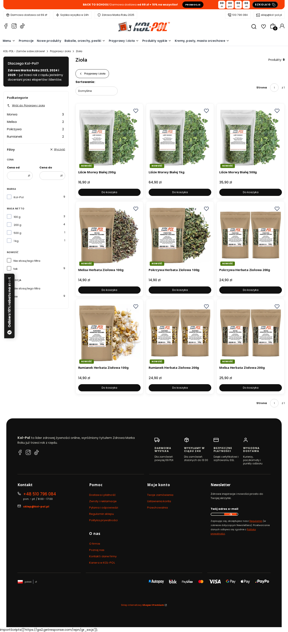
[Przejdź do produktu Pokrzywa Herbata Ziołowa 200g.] (250, 235)
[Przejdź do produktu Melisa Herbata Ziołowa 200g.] (250, 333)
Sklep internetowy (142, 605)
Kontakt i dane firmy (103, 556)
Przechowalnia (157, 508)
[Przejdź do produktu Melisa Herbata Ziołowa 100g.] (109, 235)
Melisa (35, 121)
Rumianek (35, 136)
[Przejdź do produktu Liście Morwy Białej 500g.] (250, 137)
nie (15, 296)
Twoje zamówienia (160, 495)
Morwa (35, 114)
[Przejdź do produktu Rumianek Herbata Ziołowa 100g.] (109, 333)
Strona (261, 87)
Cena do (45, 167)
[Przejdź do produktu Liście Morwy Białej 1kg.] (180, 137)
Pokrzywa (35, 129)
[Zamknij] (8, 281)
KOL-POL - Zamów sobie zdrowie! (24, 51)
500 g (17, 233)
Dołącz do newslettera (230, 514)
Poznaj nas (96, 550)
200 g (17, 225)
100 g (17, 217)
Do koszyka (109, 192)
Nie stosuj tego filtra (26, 261)
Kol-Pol (19, 197)
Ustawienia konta (159, 501)
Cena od (13, 167)
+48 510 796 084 (39, 494)
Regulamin (255, 521)
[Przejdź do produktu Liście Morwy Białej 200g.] (109, 137)
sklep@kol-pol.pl (271, 15)
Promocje (192, 4)
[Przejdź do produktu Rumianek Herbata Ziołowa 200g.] (180, 333)
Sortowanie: (85, 82)
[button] (136, 111)
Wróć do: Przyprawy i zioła (28, 105)
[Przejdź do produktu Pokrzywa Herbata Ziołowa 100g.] (180, 235)
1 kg (16, 241)
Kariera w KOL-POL (102, 563)
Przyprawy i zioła (60, 51)
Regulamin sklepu (101, 514)
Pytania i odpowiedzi (103, 508)
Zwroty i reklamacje (103, 501)
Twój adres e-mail (224, 509)
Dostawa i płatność (102, 495)
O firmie (94, 544)
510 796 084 (240, 15)
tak (15, 269)
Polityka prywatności (103, 520)
